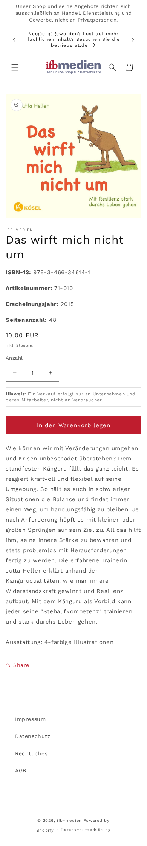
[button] (15, 67)
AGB (20, 770)
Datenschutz (33, 736)
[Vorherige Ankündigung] (14, 39)
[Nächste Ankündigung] (133, 39)
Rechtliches (31, 753)
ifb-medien (69, 820)
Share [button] (21, 665)
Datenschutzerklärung (85, 829)
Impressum (30, 719)
